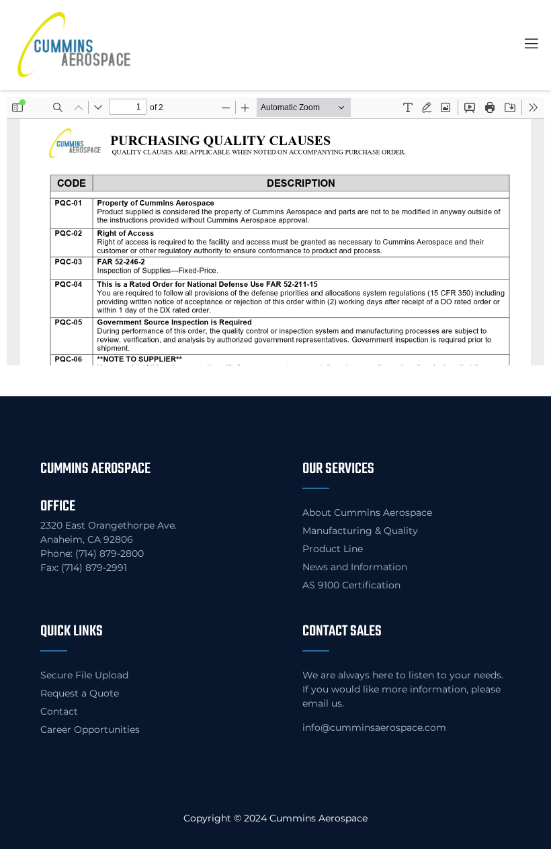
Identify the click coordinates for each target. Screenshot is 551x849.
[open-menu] (523, 44)
